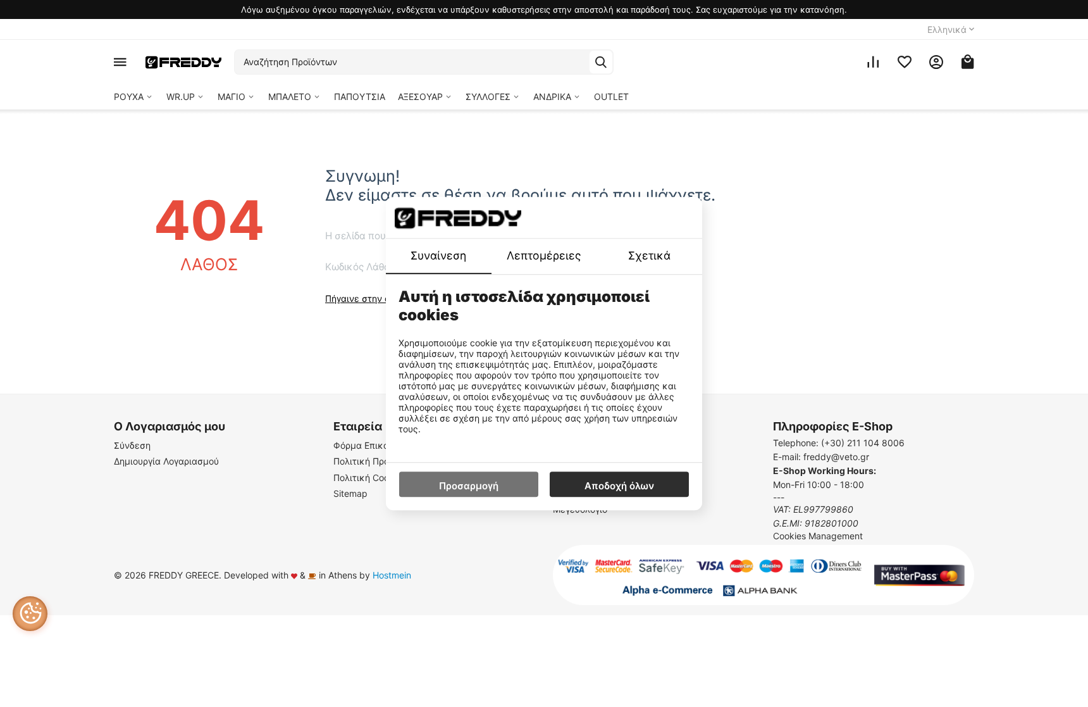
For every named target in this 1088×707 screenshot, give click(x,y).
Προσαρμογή (468, 486)
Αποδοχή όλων (619, 486)
